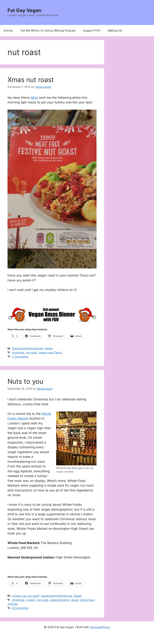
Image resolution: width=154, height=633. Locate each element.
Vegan (49, 348)
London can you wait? (25, 595)
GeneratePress (100, 627)
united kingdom (59, 599)
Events (8, 30)
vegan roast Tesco (50, 352)
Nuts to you (25, 381)
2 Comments (20, 356)
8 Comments (20, 608)
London (30, 599)
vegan (75, 599)
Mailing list (115, 30)
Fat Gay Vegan (24, 10)
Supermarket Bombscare (27, 348)
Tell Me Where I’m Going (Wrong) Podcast (47, 30)
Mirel (34, 97)
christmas (18, 352)
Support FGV (91, 30)
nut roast (31, 352)
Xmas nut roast (31, 80)
